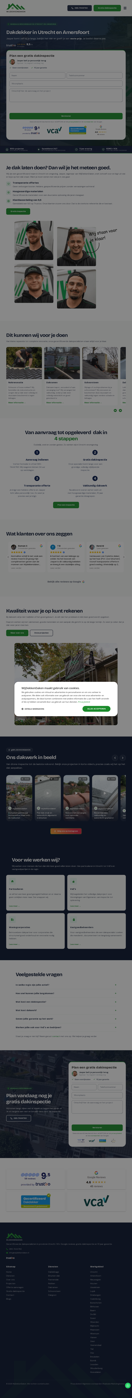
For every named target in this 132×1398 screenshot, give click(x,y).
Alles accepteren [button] (96, 708)
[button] (33, 708)
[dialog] (66, 699)
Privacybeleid (84, 702)
